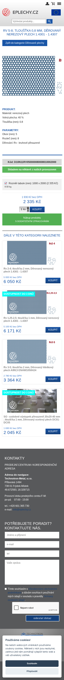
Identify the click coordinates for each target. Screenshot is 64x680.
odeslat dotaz (43, 618)
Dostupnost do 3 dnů (19, 294)
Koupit (37, 209)
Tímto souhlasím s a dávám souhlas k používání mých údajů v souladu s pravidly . (32, 594)
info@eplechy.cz (22, 509)
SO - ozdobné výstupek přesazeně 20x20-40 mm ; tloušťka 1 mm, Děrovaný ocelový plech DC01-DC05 (32, 419)
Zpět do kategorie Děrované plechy (24, 43)
